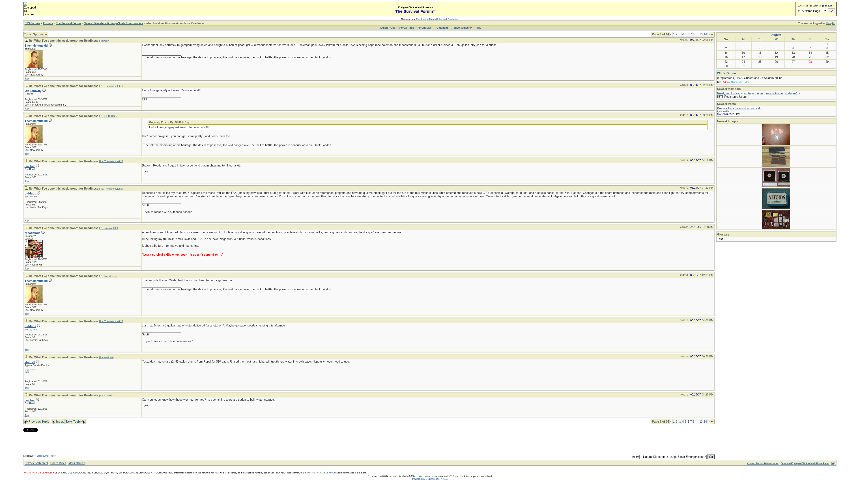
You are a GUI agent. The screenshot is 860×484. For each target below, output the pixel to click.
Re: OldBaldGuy (109, 116)
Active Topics (460, 27)
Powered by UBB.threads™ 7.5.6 (430, 479)
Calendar (442, 27)
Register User (388, 27)
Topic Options (34, 34)
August (776, 35)
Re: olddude (106, 357)
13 (701, 34)
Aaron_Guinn (774, 93)
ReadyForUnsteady (729, 93)
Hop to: (635, 457)
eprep (760, 93)
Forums (48, 23)
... (679, 34)
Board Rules (58, 463)
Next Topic (74, 421)
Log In (830, 23)
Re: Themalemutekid (111, 86)
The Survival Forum (68, 23)
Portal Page (406, 27)
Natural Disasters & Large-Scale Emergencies (113, 23)
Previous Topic (38, 421)
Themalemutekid (36, 45)
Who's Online (726, 73)
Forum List (424, 27)
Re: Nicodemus (108, 276)
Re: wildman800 (108, 228)
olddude (30, 193)
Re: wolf (104, 40)
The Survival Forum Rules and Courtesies (437, 19)
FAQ (478, 27)
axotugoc (749, 93)
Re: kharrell (106, 395)
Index (59, 421)
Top (27, 78)
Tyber (52, 455)
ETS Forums (32, 23)
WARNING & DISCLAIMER (322, 472)
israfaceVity (792, 93)
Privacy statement (36, 463)
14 (705, 34)
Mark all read (77, 463)
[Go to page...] (712, 34)
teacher (30, 166)
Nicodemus (32, 233)
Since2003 (42, 455)
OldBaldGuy (33, 91)
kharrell (30, 362)
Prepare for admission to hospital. (739, 108)
